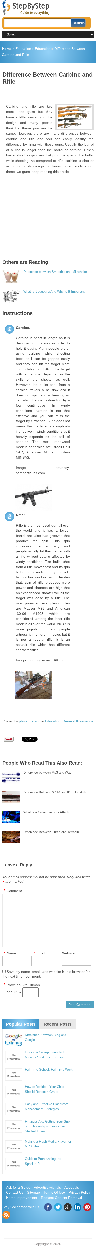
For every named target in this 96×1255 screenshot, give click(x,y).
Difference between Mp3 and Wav (47, 772)
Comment (14, 890)
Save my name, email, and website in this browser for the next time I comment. (46, 974)
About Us (71, 1187)
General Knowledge (78, 721)
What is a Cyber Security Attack (46, 812)
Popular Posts (21, 1024)
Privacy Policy (79, 1192)
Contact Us (14, 1192)
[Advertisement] (49, 92)
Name (11, 953)
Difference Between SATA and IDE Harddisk (54, 792)
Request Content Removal (61, 1198)
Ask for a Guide (18, 1187)
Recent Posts (58, 1024)
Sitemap (33, 1192)
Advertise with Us (47, 1187)
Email (40, 953)
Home (7, 49)
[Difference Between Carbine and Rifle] (74, 117)
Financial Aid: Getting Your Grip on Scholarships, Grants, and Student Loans (47, 1126)
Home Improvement (21, 1198)
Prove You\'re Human (23, 984)
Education (23, 49)
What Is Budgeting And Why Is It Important (54, 291)
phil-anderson (29, 721)
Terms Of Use (54, 1192)
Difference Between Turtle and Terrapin (51, 832)
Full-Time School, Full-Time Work (49, 1069)
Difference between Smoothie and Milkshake (55, 272)
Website (68, 953)
